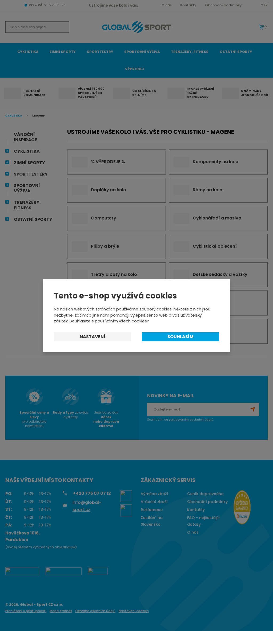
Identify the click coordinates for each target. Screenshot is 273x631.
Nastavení (92, 337)
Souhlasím (180, 337)
